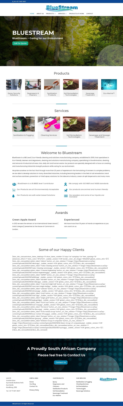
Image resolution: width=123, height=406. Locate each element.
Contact (89, 14)
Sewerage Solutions (83, 391)
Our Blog (33, 384)
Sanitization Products (60, 389)
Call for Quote (20, 43)
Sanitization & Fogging (84, 382)
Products (50, 14)
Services (61, 14)
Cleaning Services (82, 384)
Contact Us (61, 362)
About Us (40, 14)
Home (32, 14)
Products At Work (76, 14)
